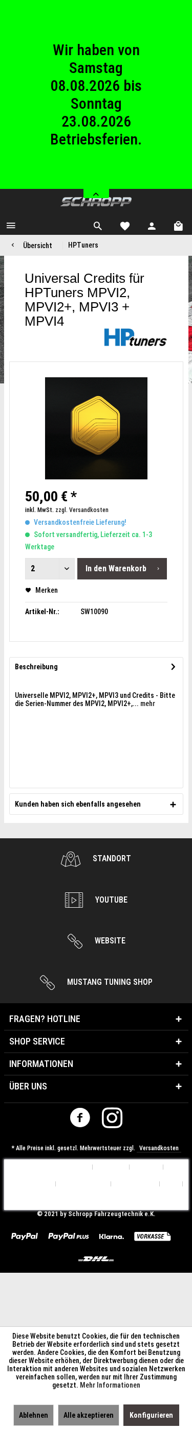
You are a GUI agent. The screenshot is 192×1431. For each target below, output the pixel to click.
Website (109, 940)
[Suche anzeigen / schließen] (98, 224)
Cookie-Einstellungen (57, 1167)
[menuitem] (11, 224)
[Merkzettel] (125, 224)
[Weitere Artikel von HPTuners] (135, 337)
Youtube (110, 900)
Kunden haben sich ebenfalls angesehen (78, 804)
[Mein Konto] (152, 224)
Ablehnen (33, 1415)
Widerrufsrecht (83, 1184)
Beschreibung (36, 667)
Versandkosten (159, 1148)
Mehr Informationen (110, 1385)
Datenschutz (135, 1184)
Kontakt (146, 1167)
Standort (111, 858)
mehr (147, 703)
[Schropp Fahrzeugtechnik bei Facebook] (80, 1120)
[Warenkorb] (179, 224)
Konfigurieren (151, 1415)
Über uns (111, 1167)
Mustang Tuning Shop (109, 982)
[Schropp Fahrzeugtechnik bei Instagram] (112, 1120)
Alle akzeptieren (88, 1415)
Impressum (96, 1201)
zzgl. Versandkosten (82, 510)
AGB (171, 1184)
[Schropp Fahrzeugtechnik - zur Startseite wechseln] (96, 201)
